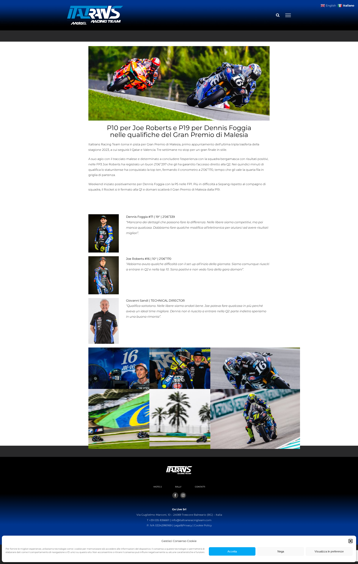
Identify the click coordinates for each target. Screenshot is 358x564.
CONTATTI (200, 486)
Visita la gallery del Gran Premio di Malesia (119, 198)
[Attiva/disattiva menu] (288, 15)
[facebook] (175, 495)
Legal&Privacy (183, 525)
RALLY (178, 486)
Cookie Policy (203, 525)
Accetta (232, 551)
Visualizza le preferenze (329, 551)
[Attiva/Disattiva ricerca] (278, 15)
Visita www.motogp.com (106, 204)
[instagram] (183, 495)
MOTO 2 (157, 486)
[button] (350, 541)
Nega (280, 551)
